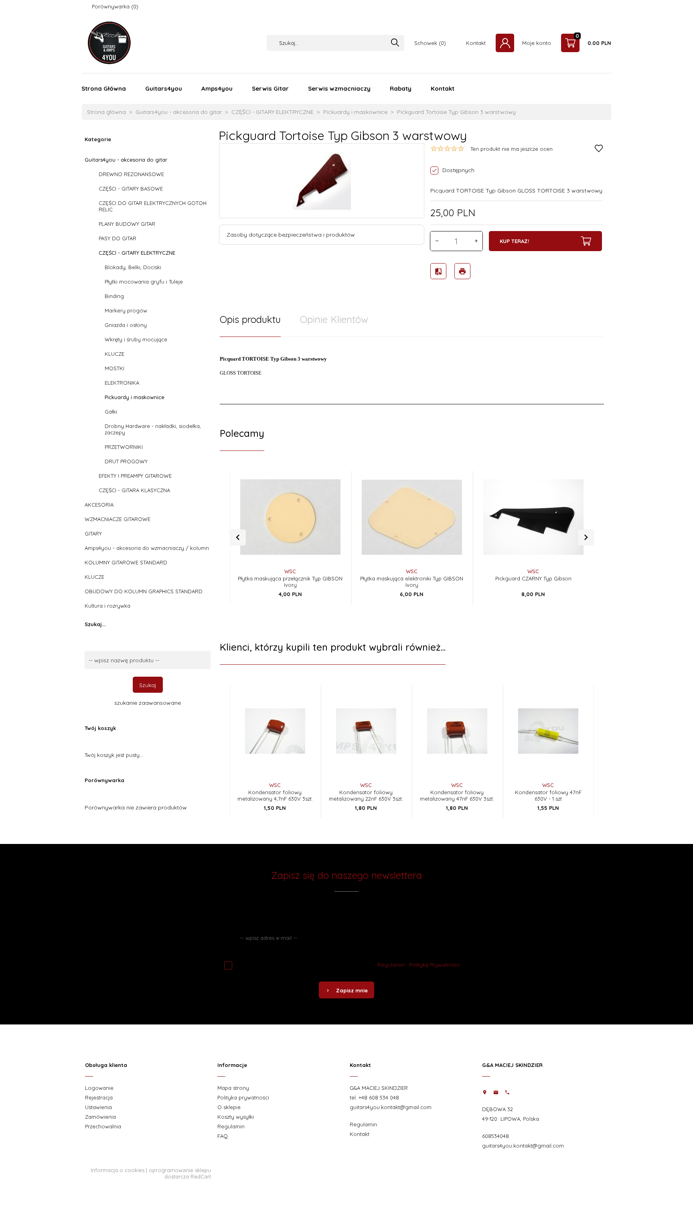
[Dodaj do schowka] (331, 495)
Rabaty (400, 88)
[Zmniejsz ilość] (436, 241)
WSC (290, 571)
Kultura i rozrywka (107, 605)
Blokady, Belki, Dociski (133, 267)
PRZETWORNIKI (124, 447)
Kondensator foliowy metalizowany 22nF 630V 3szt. (366, 795)
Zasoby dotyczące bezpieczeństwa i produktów (291, 234)
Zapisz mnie (352, 990)
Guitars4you (163, 88)
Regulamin (391, 964)
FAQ (222, 1136)
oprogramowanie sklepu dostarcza (180, 1173)
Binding (114, 296)
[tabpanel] (412, 370)
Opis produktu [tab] (250, 319)
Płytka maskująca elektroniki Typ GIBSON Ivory (411, 581)
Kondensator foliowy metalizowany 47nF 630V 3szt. (457, 795)
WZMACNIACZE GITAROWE (117, 519)
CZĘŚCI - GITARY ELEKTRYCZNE (137, 252)
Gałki (111, 411)
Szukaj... (95, 624)
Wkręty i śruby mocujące (136, 339)
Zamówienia (100, 1117)
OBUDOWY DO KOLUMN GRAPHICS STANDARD (144, 591)
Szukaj (147, 685)
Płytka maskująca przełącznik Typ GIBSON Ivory (290, 581)
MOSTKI (114, 368)
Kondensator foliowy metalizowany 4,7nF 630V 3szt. (275, 795)
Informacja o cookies (117, 1170)
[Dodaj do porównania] (331, 511)
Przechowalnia (103, 1126)
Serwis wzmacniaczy (339, 88)
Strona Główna (103, 88)
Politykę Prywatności (434, 964)
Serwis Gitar (270, 88)
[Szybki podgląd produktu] (331, 478)
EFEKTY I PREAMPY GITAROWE (135, 476)
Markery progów (126, 310)
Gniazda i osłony (126, 325)
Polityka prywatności (243, 1097)
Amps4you (217, 88)
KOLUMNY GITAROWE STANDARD (126, 562)
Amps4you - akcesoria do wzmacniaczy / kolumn (147, 548)
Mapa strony (233, 1088)
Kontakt (442, 88)
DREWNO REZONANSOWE (131, 174)
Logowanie (99, 1088)
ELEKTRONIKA (122, 382)
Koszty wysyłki (235, 1117)
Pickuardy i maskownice (134, 397)
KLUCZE (114, 354)
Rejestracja (99, 1097)
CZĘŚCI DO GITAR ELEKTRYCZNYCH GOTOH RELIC (153, 206)
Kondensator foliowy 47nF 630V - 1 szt (548, 795)
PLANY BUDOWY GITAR (127, 224)
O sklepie (229, 1107)
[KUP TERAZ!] (331, 532)
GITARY (93, 533)
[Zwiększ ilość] (476, 241)
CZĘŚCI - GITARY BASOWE (131, 188)
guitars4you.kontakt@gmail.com (391, 1107)
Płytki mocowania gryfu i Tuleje (144, 281)
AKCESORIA (99, 504)
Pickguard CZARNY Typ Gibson (533, 578)
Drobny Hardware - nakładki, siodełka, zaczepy (153, 429)
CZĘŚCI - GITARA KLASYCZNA (134, 490)
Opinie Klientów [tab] (334, 319)
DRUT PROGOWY (126, 461)
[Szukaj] (395, 43)
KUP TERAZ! (514, 241)
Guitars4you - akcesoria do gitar (126, 159)
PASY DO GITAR (117, 238)
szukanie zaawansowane (147, 702)
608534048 (495, 1136)
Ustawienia (98, 1107)
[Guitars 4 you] (107, 42)
